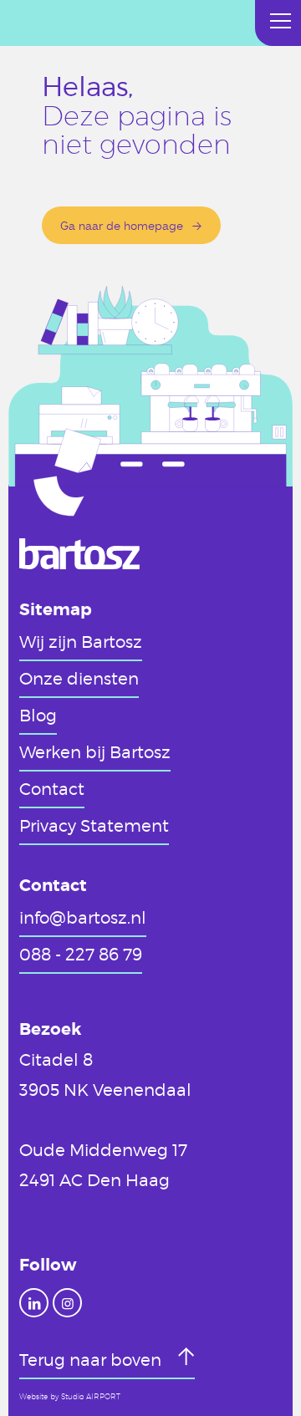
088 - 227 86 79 (80, 954)
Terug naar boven (92, 1359)
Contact (51, 788)
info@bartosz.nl (82, 917)
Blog (38, 715)
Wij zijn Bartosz (80, 641)
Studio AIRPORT (90, 1397)
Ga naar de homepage (121, 225)
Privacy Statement (94, 825)
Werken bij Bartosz (95, 751)
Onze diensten (79, 678)
